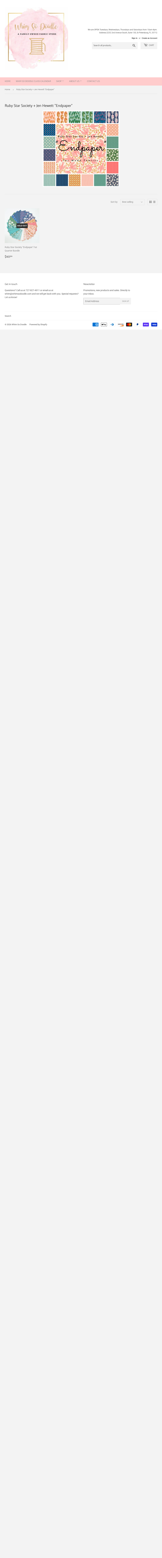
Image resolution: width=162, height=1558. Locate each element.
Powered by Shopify (38, 324)
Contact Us (93, 81)
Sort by (114, 202)
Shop (59, 81)
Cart (151, 45)
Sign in (134, 38)
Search (8, 316)
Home (8, 81)
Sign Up (125, 301)
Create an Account (149, 38)
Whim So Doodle (19, 324)
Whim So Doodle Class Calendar (33, 81)
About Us (74, 81)
